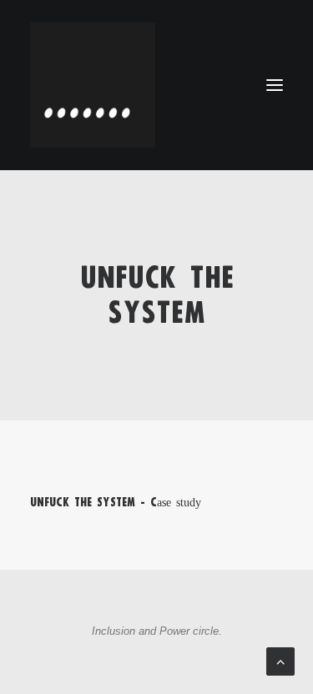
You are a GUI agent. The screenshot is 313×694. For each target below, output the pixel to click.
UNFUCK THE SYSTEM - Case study (115, 502)
